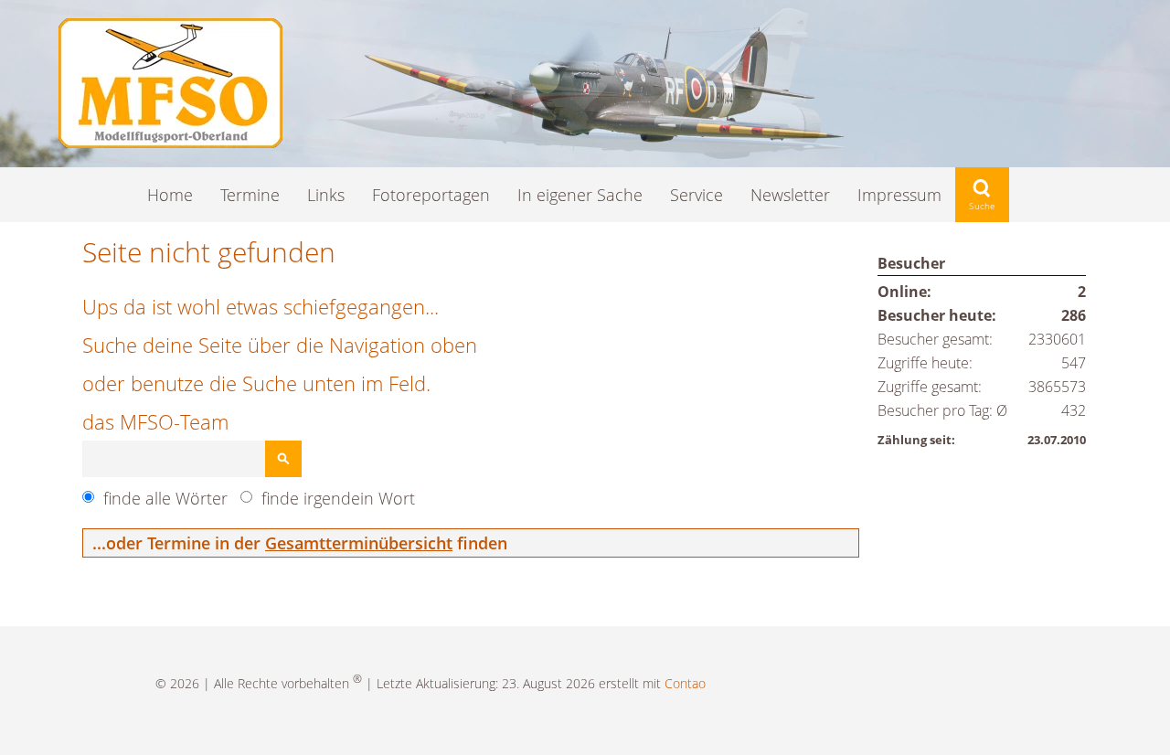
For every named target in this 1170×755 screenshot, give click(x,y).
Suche (982, 194)
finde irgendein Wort (338, 498)
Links (326, 195)
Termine (250, 195)
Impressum (899, 195)
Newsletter (790, 195)
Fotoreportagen (431, 195)
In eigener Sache (580, 195)
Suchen (283, 459)
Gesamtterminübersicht (358, 543)
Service (696, 195)
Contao (685, 683)
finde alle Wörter (165, 498)
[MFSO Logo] (170, 142)
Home (170, 195)
